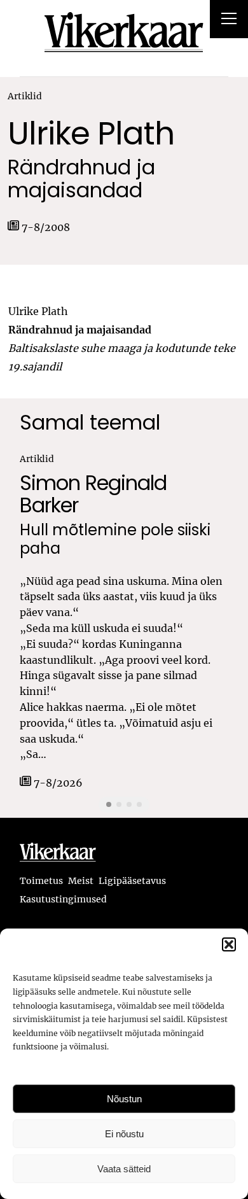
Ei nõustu (124, 1133)
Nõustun (124, 1098)
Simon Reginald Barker (93, 494)
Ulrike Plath (91, 133)
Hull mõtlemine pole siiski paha (115, 539)
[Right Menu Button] (229, 20)
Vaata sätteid (124, 1168)
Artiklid (25, 96)
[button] (229, 944)
